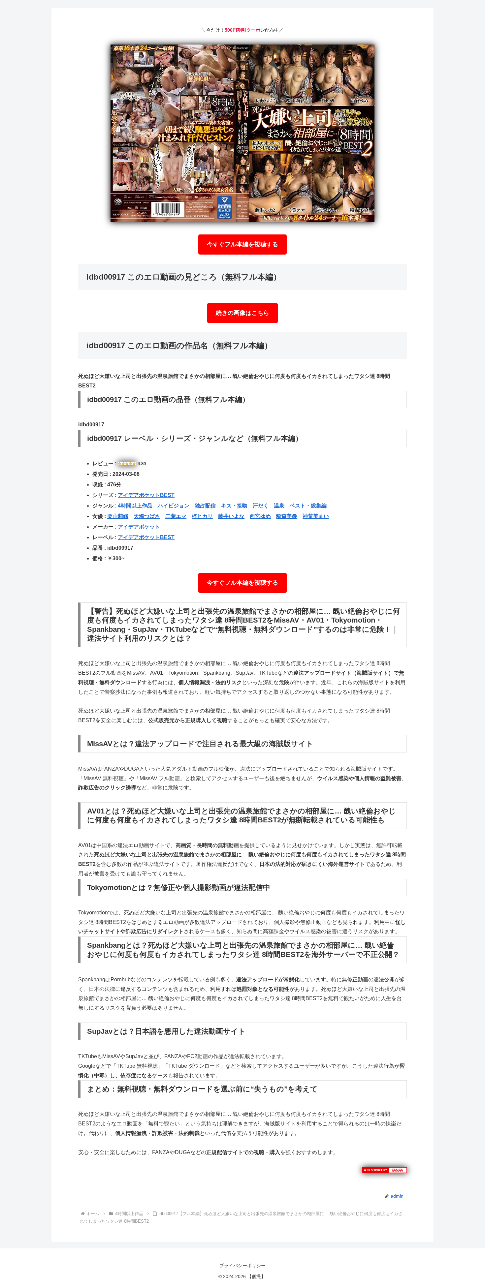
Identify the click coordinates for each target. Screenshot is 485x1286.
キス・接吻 (234, 505)
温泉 (279, 505)
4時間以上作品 (135, 505)
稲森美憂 (286, 516)
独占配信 (205, 505)
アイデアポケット (139, 527)
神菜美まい (316, 516)
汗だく (261, 505)
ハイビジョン (173, 505)
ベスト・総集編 (308, 505)
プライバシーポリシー (242, 1265)
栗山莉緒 (117, 516)
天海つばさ (147, 516)
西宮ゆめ (260, 516)
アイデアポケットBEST (146, 495)
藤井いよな (231, 516)
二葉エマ (175, 516)
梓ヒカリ (202, 516)
